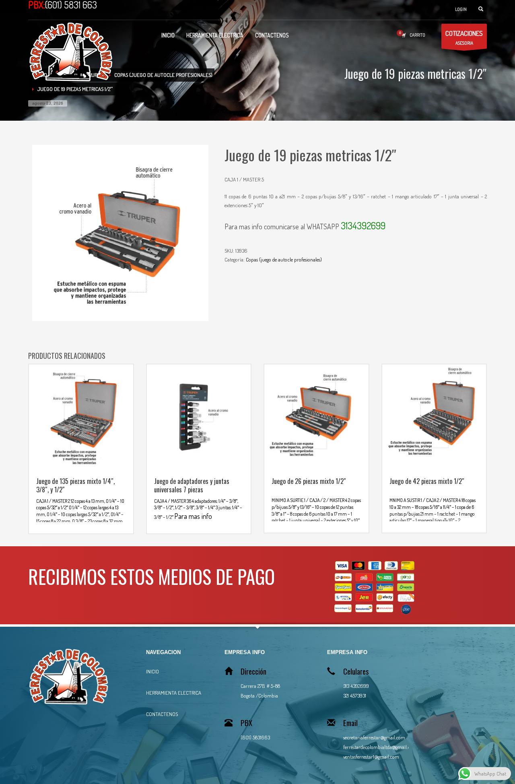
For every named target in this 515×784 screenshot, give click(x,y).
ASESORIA (464, 37)
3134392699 (363, 225)
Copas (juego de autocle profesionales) (284, 259)
